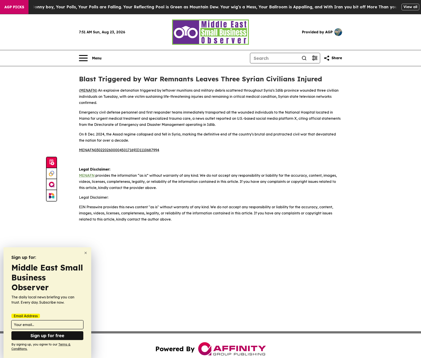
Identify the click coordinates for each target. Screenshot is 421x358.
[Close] (86, 253)
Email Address (26, 316)
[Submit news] (51, 162)
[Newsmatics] (51, 195)
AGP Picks (14, 7)
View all (410, 7)
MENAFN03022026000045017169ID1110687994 (119, 150)
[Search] (304, 58)
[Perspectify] (51, 173)
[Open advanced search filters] (314, 58)
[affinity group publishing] (51, 184)
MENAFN (88, 90)
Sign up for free (47, 335)
